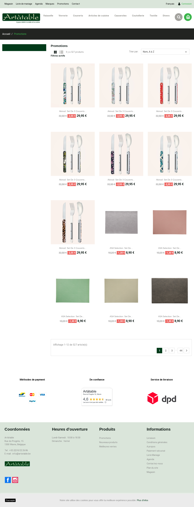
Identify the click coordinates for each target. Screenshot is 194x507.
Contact (76, 4)
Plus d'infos (142, 500)
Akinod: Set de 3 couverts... (72, 111)
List (61, 52)
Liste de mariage (24, 4)
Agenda (39, 4)
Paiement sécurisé (156, 451)
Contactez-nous (155, 463)
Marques (50, 4)
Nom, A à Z (165, 52)
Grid (55, 52)
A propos (151, 446)
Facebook (8, 480)
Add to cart (76, 105)
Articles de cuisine (99, 15)
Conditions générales (157, 442)
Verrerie (63, 15)
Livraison (151, 438)
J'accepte (10, 500)
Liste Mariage (153, 455)
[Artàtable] (17, 463)
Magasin (9, 4)
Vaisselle (48, 15)
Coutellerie (138, 15)
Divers (166, 15)
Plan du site (152, 468)
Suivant (186, 350)
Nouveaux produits (108, 442)
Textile (153, 15)
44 (181, 350)
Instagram (15, 480)
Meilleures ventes (108, 446)
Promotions (63, 4)
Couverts (78, 15)
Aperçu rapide (69, 105)
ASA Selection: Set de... (121, 248)
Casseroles (120, 15)
